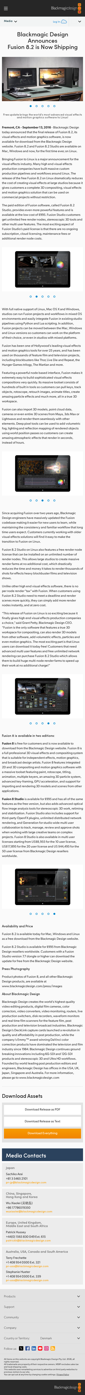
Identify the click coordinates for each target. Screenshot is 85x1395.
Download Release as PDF (42, 1109)
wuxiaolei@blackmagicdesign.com (29, 1211)
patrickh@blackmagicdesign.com (28, 1240)
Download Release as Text (42, 1121)
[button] (31, 106)
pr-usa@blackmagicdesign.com (27, 1266)
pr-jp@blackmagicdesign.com (26, 1182)
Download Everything (42, 1133)
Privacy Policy (63, 1374)
